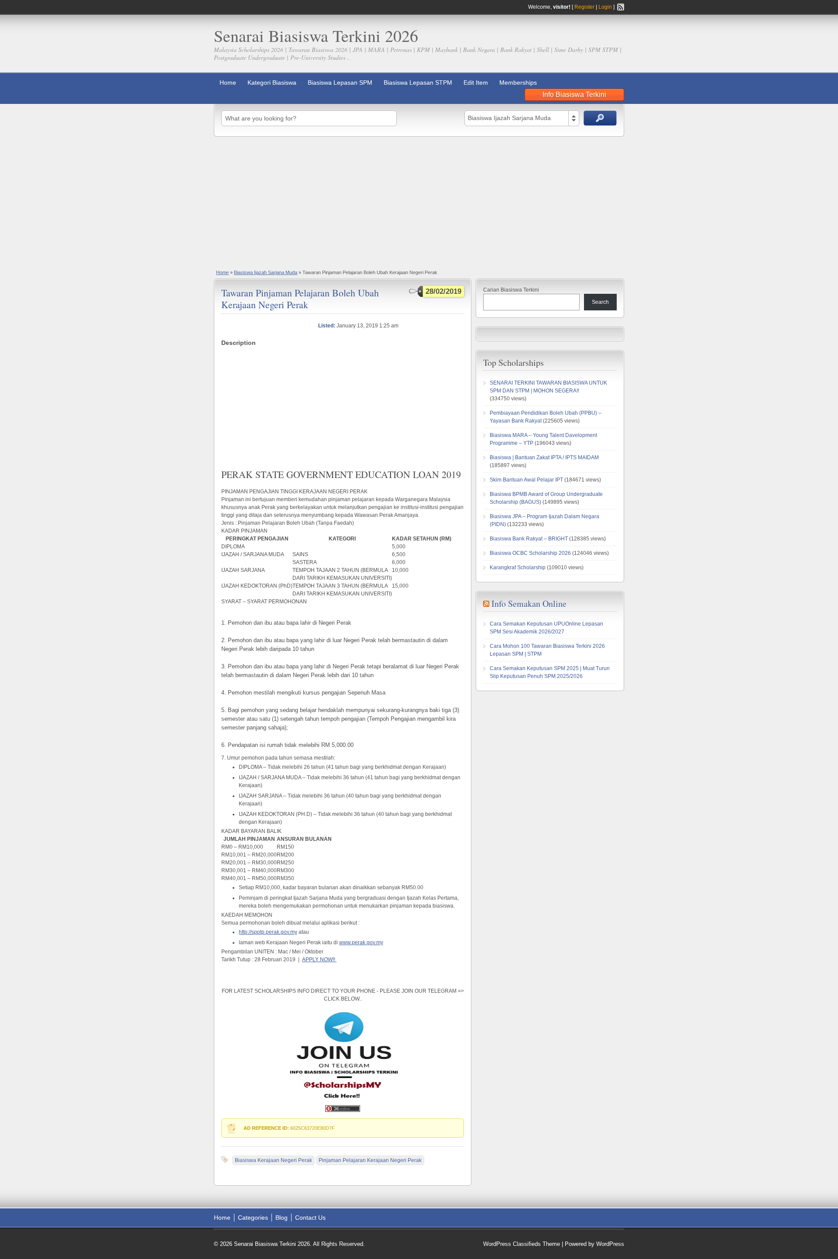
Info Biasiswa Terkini (574, 94)
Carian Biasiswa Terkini (511, 290)
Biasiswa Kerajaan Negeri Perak (273, 1160)
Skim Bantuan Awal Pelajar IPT (526, 480)
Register (584, 7)
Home (228, 82)
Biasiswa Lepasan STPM (418, 82)
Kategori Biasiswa (271, 82)
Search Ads (600, 118)
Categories (253, 1217)
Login (605, 7)
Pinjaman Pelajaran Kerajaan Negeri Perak (370, 1160)
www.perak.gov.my (361, 942)
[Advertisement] (419, 202)
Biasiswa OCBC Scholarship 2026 (530, 553)
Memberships (518, 82)
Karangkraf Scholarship (518, 567)
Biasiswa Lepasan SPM (340, 82)
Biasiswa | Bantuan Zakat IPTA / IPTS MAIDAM (544, 457)
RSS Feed (620, 6)
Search (600, 302)
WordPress (610, 1244)
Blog (281, 1217)
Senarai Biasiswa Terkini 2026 (316, 35)
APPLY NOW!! (319, 959)
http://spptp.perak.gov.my (268, 932)
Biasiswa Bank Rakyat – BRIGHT (529, 539)
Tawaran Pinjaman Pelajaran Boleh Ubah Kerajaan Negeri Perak (300, 298)
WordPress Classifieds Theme (521, 1244)
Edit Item (476, 82)
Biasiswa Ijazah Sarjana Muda (265, 272)
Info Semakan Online (529, 603)
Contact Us (310, 1217)
